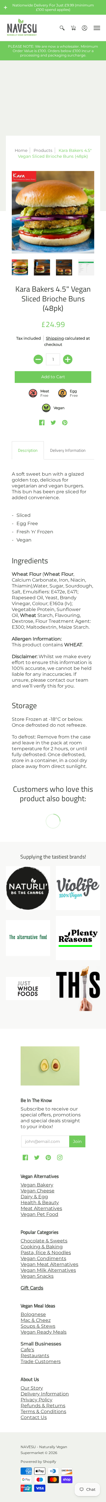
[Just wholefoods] (28, 988)
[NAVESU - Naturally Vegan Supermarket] (22, 28)
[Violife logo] (78, 888)
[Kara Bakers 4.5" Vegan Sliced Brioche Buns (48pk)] (53, 212)
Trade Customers (41, 1361)
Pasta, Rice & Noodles (46, 1252)
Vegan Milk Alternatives (48, 1270)
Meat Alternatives (41, 1208)
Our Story (32, 1388)
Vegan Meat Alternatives (49, 1264)
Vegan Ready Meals (44, 1332)
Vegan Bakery (37, 1185)
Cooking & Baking (42, 1246)
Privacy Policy (36, 1400)
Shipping (55, 338)
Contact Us (34, 1417)
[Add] (67, 359)
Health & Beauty (40, 1202)
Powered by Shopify (38, 1461)
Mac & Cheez (36, 1320)
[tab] (28, 450)
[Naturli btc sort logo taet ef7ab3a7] (28, 888)
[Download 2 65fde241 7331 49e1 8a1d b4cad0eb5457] (78, 938)
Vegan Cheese (37, 1191)
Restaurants (35, 1355)
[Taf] (28, 938)
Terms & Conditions (43, 1411)
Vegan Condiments (43, 1258)
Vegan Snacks (37, 1276)
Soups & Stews (38, 1326)
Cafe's (27, 1349)
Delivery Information (45, 1394)
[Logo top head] (78, 988)
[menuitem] (62, 28)
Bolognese (33, 1314)
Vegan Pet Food (39, 1214)
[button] (5, 7)
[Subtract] (38, 359)
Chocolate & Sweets (44, 1241)
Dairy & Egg (34, 1196)
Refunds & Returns (43, 1405)
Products (43, 150)
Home (21, 150)
